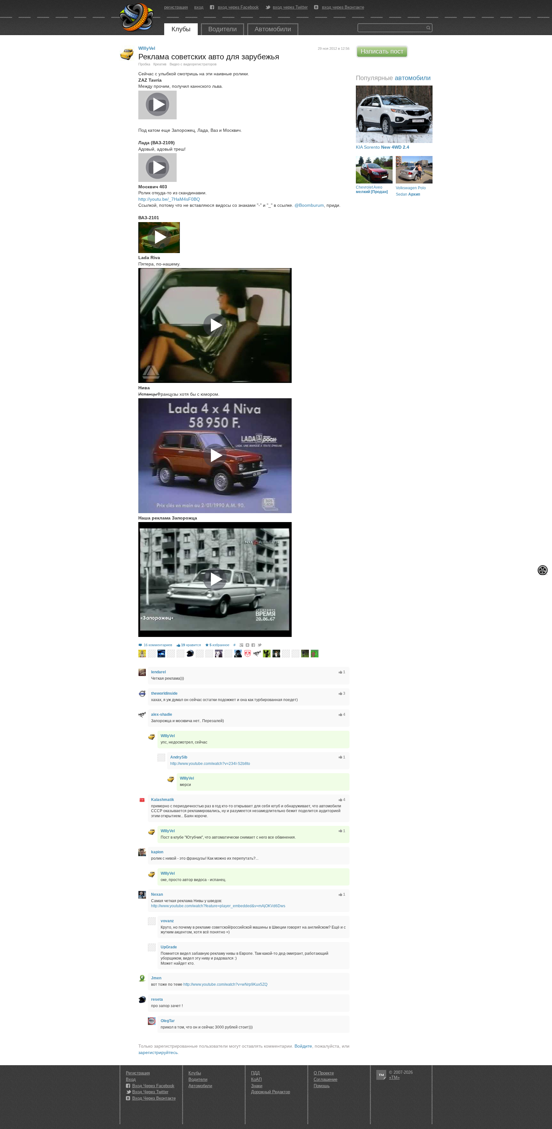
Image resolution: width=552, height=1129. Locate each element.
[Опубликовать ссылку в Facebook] (253, 645)
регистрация (176, 7)
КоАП (256, 1079)
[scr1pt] (161, 653)
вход (198, 7)
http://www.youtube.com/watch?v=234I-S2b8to (210, 763)
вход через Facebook (238, 7)
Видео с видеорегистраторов (193, 64)
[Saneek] (276, 653)
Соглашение (325, 1079)
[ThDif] (267, 653)
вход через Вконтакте (343, 7)
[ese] (238, 653)
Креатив (159, 64)
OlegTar (168, 1021)
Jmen (156, 978)
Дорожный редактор (270, 1091)
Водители (222, 29)
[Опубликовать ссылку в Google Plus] (242, 645)
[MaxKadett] (142, 653)
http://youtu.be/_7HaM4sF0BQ (169, 199)
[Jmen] (142, 978)
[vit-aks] (209, 653)
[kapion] (142, 852)
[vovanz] (152, 921)
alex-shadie (161, 714)
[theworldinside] (142, 694)
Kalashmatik (162, 799)
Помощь (322, 1085)
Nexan (157, 894)
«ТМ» (394, 1077)
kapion (157, 852)
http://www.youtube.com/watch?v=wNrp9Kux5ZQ (225, 984)
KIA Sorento (382, 147)
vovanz (167, 921)
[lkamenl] (180, 653)
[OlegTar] (152, 1021)
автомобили (413, 77)
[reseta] (190, 653)
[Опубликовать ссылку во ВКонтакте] (248, 645)
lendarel (158, 672)
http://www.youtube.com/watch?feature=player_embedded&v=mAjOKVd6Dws (218, 906)
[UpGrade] (152, 947)
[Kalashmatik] (142, 800)
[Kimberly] (219, 653)
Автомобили (273, 29)
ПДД (255, 1073)
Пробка (144, 64)
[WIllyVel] (127, 53)
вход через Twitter (290, 7)
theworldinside (164, 693)
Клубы (181, 29)
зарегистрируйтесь (158, 1052)
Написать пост (382, 51)
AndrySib (178, 757)
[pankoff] (152, 653)
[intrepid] (247, 653)
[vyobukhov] (199, 653)
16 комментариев (158, 645)
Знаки (256, 1085)
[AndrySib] (161, 757)
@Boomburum (309, 205)
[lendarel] (142, 672)
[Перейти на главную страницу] (137, 17)
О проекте (324, 1073)
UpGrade (169, 947)
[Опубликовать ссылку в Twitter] (259, 645)
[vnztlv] (228, 653)
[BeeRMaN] (314, 653)
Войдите (303, 1046)
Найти (428, 28)
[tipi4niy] (171, 653)
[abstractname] (295, 653)
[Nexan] (142, 895)
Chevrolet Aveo (372, 189)
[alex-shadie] (257, 653)
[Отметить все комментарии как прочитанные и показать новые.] (543, 570)
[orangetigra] (286, 653)
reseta (157, 999)
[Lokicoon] (305, 653)
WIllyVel (146, 48)
